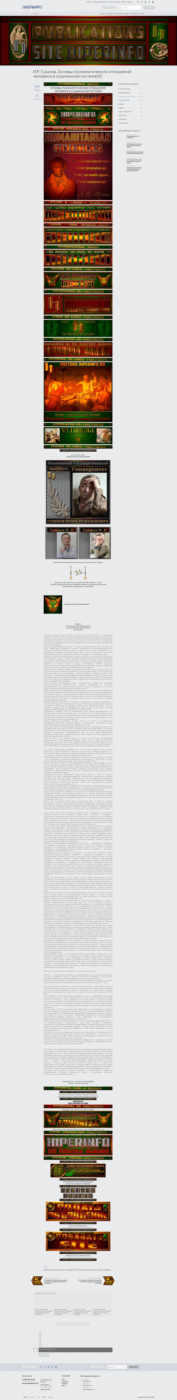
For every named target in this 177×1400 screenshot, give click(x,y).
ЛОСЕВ (85, 1129)
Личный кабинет (109, 7)
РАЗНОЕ (121, 104)
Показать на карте (45, 1389)
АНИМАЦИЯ (122, 119)
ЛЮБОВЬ (54, 1129)
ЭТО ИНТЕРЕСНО (124, 100)
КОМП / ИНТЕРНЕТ (124, 112)
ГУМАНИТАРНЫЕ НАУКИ (126, 96)
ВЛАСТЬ (60, 1129)
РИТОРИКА (91, 1109)
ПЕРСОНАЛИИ (123, 123)
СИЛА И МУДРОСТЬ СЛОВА (78, 1103)
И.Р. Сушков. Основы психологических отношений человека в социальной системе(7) (90, 1281)
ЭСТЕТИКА (77, 1109)
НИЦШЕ (81, 1129)
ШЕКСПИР (97, 1129)
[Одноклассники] (52, 1367)
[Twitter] (48, 1367)
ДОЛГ (63, 1385)
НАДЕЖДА (65, 1381)
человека (107, 1270)
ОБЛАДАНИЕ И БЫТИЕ (72, 1129)
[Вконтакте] (41, 1367)
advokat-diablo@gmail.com (30, 1383)
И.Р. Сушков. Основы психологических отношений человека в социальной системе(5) (55, 1281)
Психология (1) (86, 1094)
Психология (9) (86, 1096)
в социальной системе (94, 1270)
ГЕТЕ (102, 1129)
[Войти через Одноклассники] (40, 1345)
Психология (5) (62, 1094)
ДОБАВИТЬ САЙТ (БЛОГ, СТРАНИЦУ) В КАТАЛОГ (78, 1255)
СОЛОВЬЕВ (91, 1129)
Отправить (44, 1355)
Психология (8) (78, 1096)
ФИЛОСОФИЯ (65, 1109)
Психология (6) (62, 1096)
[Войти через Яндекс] (40, 1339)
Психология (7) (70, 1096)
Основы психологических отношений (59, 1270)
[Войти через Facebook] (40, 1337)
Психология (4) (94, 1094)
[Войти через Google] (40, 1342)
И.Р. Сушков (79, 1270)
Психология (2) (78, 1094)
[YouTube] (56, 1367)
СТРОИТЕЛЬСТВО (124, 89)
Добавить (150, 7)
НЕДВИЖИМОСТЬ (124, 93)
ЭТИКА (71, 1109)
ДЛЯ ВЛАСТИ (122, 115)
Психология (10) (94, 1096)
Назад (36, 14)
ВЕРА (64, 1129)
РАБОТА (121, 108)
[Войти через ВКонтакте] (40, 1334)
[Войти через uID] (40, 1331)
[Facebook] (45, 1367)
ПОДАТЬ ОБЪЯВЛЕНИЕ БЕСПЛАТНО (78, 1225)
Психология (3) (70, 1094)
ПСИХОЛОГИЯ (83, 1109)
